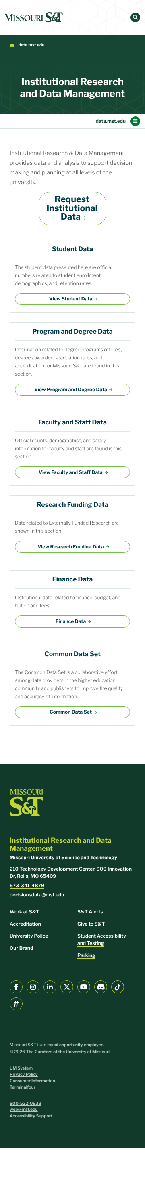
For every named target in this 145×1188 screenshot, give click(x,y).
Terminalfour (22, 1087)
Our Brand (21, 948)
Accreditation (25, 924)
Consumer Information (32, 1080)
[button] (135, 17)
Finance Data (71, 621)
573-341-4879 (27, 885)
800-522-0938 (25, 1103)
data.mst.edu (32, 45)
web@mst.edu (24, 1109)
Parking (86, 955)
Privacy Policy (24, 1074)
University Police (29, 936)
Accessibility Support (31, 1116)
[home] (34, 17)
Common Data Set (71, 712)
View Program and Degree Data (70, 389)
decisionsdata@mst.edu (37, 895)
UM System (21, 1068)
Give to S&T (91, 924)
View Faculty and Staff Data (71, 472)
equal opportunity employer (75, 1044)
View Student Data (71, 299)
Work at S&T (24, 912)
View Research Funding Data (70, 547)
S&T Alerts (90, 912)
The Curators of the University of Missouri (68, 1051)
